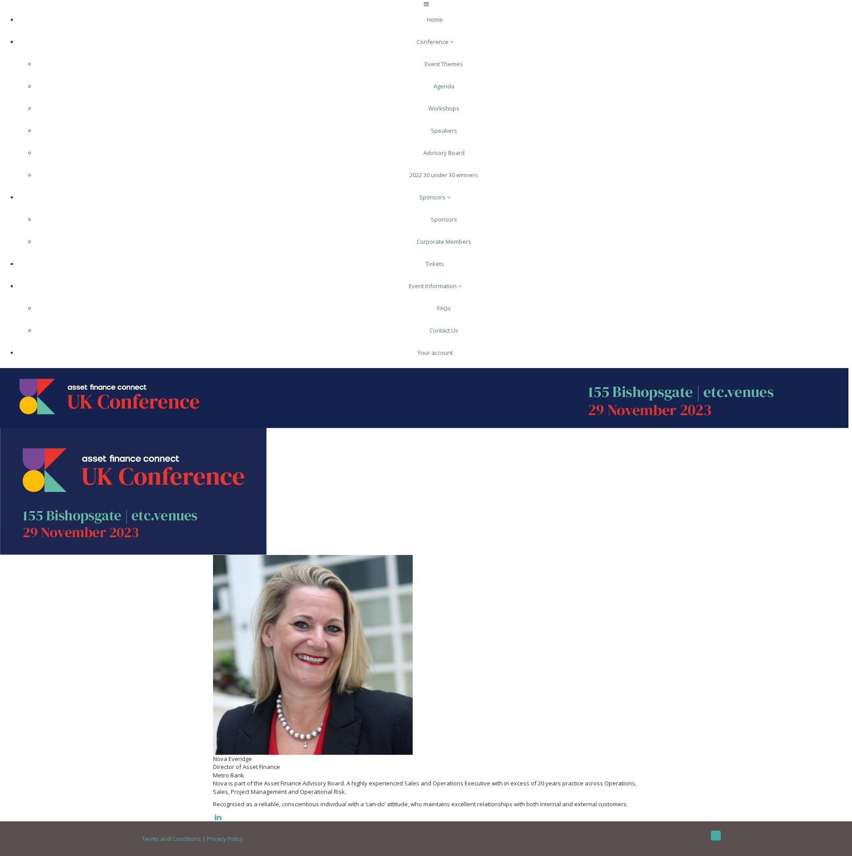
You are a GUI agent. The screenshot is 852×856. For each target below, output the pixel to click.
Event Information (433, 286)
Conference (433, 42)
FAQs (444, 308)
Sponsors (433, 197)
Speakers (444, 131)
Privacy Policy (225, 839)
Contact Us (444, 330)
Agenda (444, 86)
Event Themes (444, 64)
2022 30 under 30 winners (444, 175)
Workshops (443, 108)
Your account (435, 353)
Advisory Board (444, 153)
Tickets (435, 264)
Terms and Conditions (171, 839)
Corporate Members (444, 242)
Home (435, 20)
